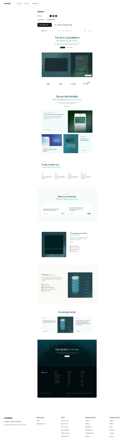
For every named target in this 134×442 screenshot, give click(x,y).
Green (111, 436)
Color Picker (65, 436)
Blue (111, 427)
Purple (112, 430)
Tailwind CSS (41, 424)
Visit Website (43, 25)
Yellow (112, 433)
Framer (87, 436)
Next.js (87, 424)
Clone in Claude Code (64, 25)
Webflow (88, 427)
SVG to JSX (64, 420)
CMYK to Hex (65, 433)
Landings (7, 3)
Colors (27, 3)
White (111, 424)
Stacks (19, 3)
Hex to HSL (64, 424)
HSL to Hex (64, 427)
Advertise (35, 3)
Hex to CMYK (65, 430)
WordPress (88, 430)
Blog (38, 420)
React (87, 420)
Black (111, 420)
